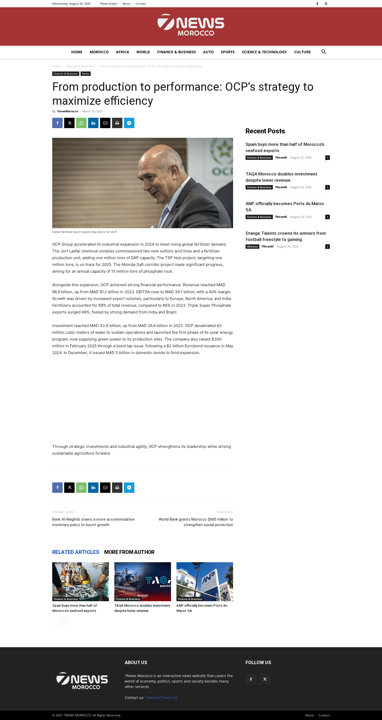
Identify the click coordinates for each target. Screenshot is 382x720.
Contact (141, 3)
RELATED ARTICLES (75, 552)
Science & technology (264, 51)
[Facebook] (317, 3)
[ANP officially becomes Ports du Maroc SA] (204, 581)
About (126, 3)
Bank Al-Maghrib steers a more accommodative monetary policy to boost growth (93, 522)
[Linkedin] (93, 123)
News (85, 73)
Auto (208, 51)
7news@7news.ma (161, 697)
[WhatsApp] (81, 123)
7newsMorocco (67, 111)
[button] (323, 52)
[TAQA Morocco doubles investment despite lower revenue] (142, 581)
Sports (228, 51)
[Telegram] (129, 123)
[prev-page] (55, 621)
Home (76, 51)
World (143, 51)
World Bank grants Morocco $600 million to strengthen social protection (196, 522)
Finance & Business (176, 51)
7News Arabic (108, 3)
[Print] (117, 123)
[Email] (105, 123)
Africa (122, 51)
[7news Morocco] (191, 26)
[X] (326, 3)
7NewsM (281, 157)
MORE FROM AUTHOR (129, 552)
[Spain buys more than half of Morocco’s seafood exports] (80, 581)
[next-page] (64, 621)
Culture (302, 51)
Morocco (99, 51)
